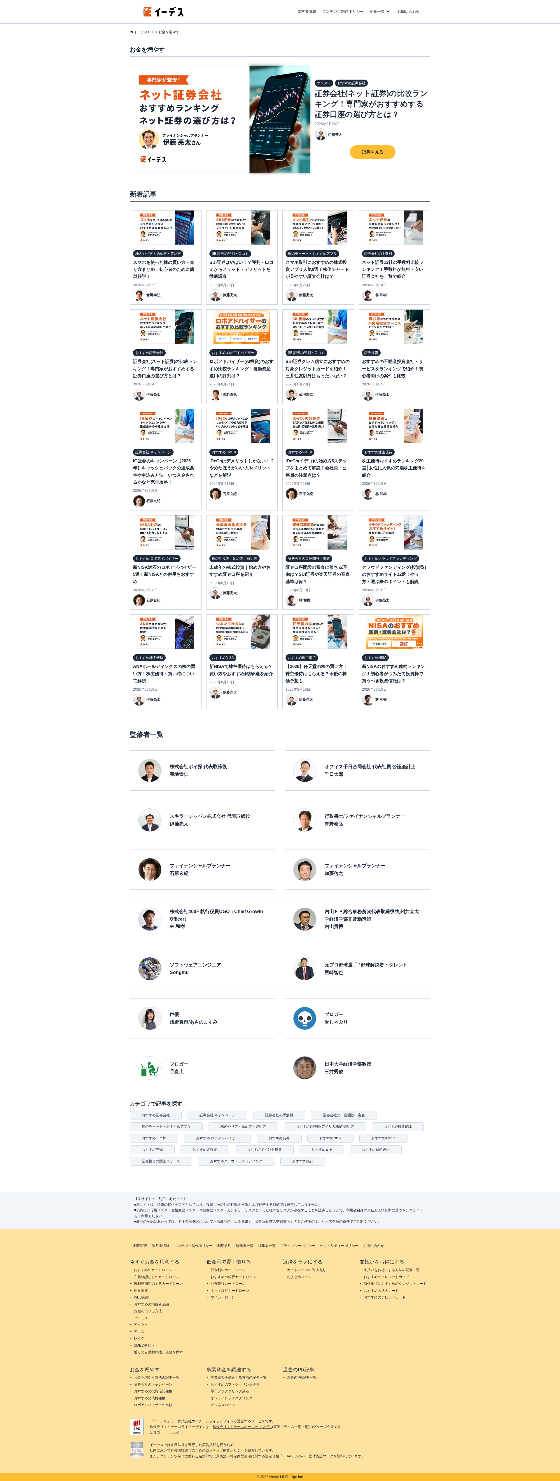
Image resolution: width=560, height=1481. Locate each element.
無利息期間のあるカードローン (158, 1284)
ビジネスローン (223, 1405)
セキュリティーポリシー (339, 1246)
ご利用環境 (138, 1246)
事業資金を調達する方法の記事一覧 (239, 1377)
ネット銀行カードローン (230, 1291)
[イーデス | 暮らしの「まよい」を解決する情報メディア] (163, 15)
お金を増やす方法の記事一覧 (156, 1377)
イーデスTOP (144, 32)
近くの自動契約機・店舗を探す (158, 1352)
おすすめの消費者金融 (151, 1304)
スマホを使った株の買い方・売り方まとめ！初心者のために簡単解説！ (163, 269)
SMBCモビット (146, 1345)
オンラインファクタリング (232, 1398)
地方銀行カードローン (228, 1284)
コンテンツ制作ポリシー (343, 11)
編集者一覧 (267, 1246)
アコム (139, 1332)
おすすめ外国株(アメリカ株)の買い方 (325, 1126)
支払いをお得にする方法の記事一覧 (392, 1270)
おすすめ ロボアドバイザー (217, 1138)
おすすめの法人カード (381, 1291)
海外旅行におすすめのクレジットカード (395, 1284)
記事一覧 (377, 11)
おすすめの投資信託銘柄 (153, 1391)
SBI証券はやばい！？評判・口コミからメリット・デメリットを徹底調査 (241, 269)
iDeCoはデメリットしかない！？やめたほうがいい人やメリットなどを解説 (241, 468)
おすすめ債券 (279, 1138)
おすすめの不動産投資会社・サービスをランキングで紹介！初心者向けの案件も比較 (392, 368)
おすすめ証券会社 (156, 1115)
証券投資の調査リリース (161, 1161)
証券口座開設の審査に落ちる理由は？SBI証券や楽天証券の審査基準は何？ (318, 574)
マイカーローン (223, 1297)
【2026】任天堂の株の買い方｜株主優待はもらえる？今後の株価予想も (316, 673)
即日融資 (141, 1291)
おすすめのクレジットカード (386, 1277)
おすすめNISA (330, 1138)
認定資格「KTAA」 (280, 1456)
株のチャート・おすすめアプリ (166, 1126)
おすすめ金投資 (204, 1149)
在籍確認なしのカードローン (156, 1277)
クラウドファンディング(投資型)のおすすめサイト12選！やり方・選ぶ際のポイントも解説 (394, 574)
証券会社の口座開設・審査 (344, 1115)
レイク (139, 1338)
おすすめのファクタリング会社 (235, 1384)
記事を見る (373, 151)
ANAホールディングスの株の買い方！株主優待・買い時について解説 (164, 673)
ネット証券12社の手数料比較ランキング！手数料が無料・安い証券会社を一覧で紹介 (393, 269)
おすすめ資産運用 (376, 1149)
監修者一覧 (244, 1246)
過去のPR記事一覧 (301, 1377)
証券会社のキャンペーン (153, 1384)
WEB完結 (141, 1297)
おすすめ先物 (152, 1149)
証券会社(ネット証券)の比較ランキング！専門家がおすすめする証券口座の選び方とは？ (371, 104)
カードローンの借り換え (306, 1270)
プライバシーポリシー (297, 1246)
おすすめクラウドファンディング (236, 1161)
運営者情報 (306, 11)
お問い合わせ (408, 11)
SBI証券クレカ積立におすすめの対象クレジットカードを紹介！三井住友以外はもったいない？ (318, 368)
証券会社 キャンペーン (217, 1115)
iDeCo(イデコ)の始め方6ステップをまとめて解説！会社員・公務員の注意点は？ (316, 468)
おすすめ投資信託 (398, 1126)
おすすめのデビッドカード (385, 1297)
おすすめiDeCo (383, 1138)
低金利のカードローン (228, 1270)
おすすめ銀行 (302, 1161)
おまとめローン (299, 1277)
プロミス (141, 1318)
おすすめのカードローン (153, 1270)
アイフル (141, 1325)
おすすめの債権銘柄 (149, 1398)
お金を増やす (168, 32)
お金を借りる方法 (148, 1311)
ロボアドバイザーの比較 (153, 1405)
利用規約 (224, 1246)
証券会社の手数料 (279, 1115)
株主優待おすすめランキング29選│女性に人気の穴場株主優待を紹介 (394, 468)
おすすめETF (322, 1149)
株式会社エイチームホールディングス (242, 1427)
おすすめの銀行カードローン (233, 1277)
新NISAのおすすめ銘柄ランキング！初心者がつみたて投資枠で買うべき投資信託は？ (393, 673)
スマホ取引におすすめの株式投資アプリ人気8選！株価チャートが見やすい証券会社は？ (317, 269)
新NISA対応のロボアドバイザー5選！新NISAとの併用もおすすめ (164, 574)
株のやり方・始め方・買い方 (243, 1126)
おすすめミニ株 (154, 1138)
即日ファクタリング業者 (230, 1391)
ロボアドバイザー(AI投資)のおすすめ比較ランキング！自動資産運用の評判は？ (241, 368)
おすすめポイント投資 (264, 1149)
